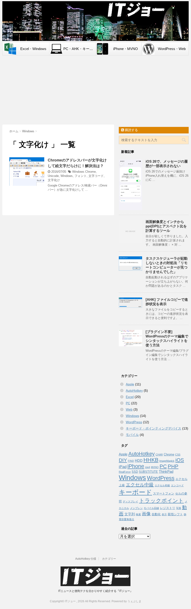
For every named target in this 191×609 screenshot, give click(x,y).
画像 (146, 513)
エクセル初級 (162, 485)
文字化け (54, 180)
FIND (131, 460)
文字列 (129, 514)
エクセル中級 (140, 484)
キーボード (135, 492)
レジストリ (167, 508)
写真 (178, 508)
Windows (78, 171)
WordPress (134, 422)
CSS (177, 454)
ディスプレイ (130, 501)
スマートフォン (163, 493)
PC (128, 403)
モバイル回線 (151, 508)
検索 (138, 514)
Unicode (53, 176)
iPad (122, 466)
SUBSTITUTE (148, 471)
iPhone (135, 466)
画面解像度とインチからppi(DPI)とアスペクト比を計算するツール (166, 226)
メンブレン (136, 508)
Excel (130, 397)
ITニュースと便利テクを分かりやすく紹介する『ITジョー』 (95, 591)
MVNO (155, 467)
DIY (123, 460)
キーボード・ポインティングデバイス (153, 428)
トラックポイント (161, 501)
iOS (179, 460)
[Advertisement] (95, 90)
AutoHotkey (134, 390)
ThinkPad (166, 471)
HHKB (150, 460)
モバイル (132, 435)
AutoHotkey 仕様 (85, 558)
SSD (135, 471)
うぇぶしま (134, 601)
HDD (139, 460)
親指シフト (175, 514)
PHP (173, 466)
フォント (81, 176)
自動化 (156, 514)
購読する (131, 130)
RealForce (125, 471)
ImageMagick (166, 460)
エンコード (177, 485)
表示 (164, 514)
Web (129, 409)
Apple (130, 384)
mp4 (147, 467)
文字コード (96, 176)
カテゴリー (109, 558)
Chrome (90, 171)
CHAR (159, 454)
